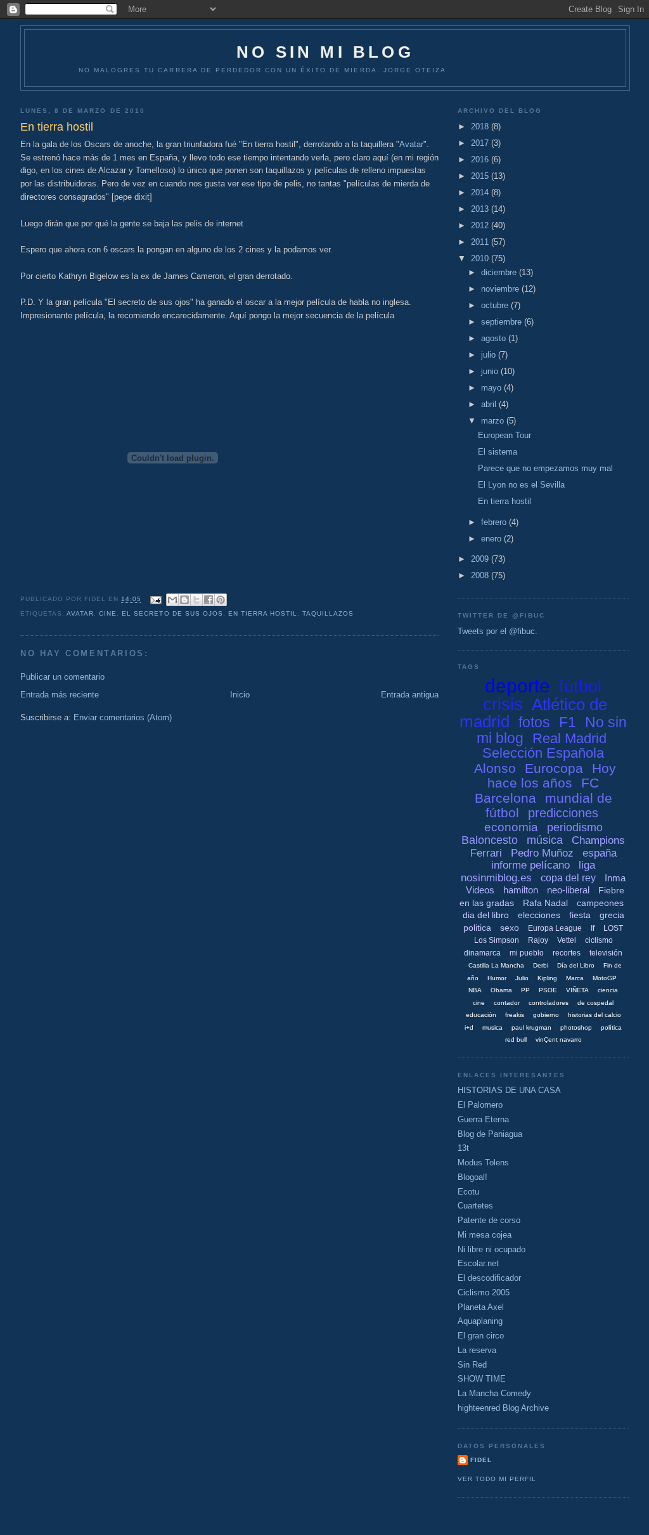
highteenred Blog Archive (503, 1408)
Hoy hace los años (551, 776)
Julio (522, 978)
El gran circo (481, 1335)
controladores (549, 1002)
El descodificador (489, 1278)
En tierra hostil (262, 613)
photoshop (576, 1027)
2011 (481, 242)
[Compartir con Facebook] (208, 599)
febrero (495, 522)
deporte (517, 685)
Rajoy (538, 940)
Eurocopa (554, 768)
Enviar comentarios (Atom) (123, 717)
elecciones (539, 915)
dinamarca (482, 953)
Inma (615, 877)
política (611, 1027)
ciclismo (599, 940)
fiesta (580, 915)
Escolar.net (478, 1263)
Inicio (240, 694)
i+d (469, 1027)
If (592, 928)
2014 (481, 192)
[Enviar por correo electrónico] (172, 599)
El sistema (497, 452)
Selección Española (543, 753)
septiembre (502, 322)
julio (489, 354)
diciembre (500, 272)
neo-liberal (568, 889)
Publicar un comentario (62, 677)
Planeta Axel (481, 1307)
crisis (503, 704)
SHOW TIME (482, 1378)
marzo (493, 420)
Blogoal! (472, 1177)
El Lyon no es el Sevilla (521, 484)
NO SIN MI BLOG (325, 52)
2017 (481, 143)
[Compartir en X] (196, 599)
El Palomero (480, 1105)
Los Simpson (496, 940)
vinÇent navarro (559, 1039)
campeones (600, 903)
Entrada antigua (410, 694)
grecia (612, 915)
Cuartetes (475, 1205)
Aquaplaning (480, 1321)
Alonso (495, 768)
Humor (496, 978)
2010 (481, 258)
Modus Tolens (483, 1162)
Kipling (547, 978)
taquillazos (328, 613)
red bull (516, 1039)
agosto (494, 338)
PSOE (548, 990)
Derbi (540, 965)
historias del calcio (594, 1014)
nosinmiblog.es (496, 878)
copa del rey (568, 877)
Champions (598, 840)
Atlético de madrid (533, 713)
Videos (480, 889)
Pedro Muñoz (542, 853)
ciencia (608, 990)
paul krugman (531, 1027)
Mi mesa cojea (484, 1235)
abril (490, 404)
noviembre (501, 289)
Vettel (566, 940)
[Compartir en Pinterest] (220, 599)
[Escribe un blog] (184, 599)
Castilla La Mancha (496, 965)
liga (587, 865)
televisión (605, 953)
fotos (534, 722)
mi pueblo (527, 953)
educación (481, 1014)
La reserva (477, 1350)
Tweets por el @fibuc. (497, 631)
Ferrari (486, 853)
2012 (481, 225)
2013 (481, 209)
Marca (575, 978)
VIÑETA (577, 990)
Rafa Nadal (545, 903)
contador (507, 1002)
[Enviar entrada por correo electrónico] (155, 599)
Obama (501, 990)
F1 (567, 722)
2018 (481, 126)
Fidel (481, 1459)
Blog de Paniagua (490, 1134)
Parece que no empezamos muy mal (545, 468)
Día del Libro (575, 965)
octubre (496, 305)
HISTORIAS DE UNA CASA (509, 1090)
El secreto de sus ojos (172, 613)
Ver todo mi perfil (497, 1478)
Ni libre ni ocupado (491, 1249)
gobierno (546, 1014)
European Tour (504, 435)
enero (492, 538)
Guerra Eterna (483, 1119)
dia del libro (486, 915)
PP (525, 990)
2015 (481, 176)
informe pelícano (530, 865)
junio (491, 371)
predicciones (563, 813)
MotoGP (605, 978)
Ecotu (468, 1191)
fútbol (580, 686)
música (545, 840)
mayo (492, 387)
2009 (481, 559)
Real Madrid (569, 738)
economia (511, 827)
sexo (509, 928)
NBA (475, 990)
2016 (481, 159)
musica (492, 1027)
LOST (613, 928)
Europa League (555, 928)
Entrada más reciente (59, 694)
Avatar (411, 144)
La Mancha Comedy (494, 1393)
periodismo (575, 827)
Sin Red (472, 1365)
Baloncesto (489, 840)
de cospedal (595, 1002)
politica (477, 928)
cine (108, 613)
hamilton (520, 889)
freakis (514, 1014)
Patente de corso (489, 1220)
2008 (481, 575)
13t (463, 1148)
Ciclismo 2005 (484, 1292)
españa (599, 853)
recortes (567, 953)
